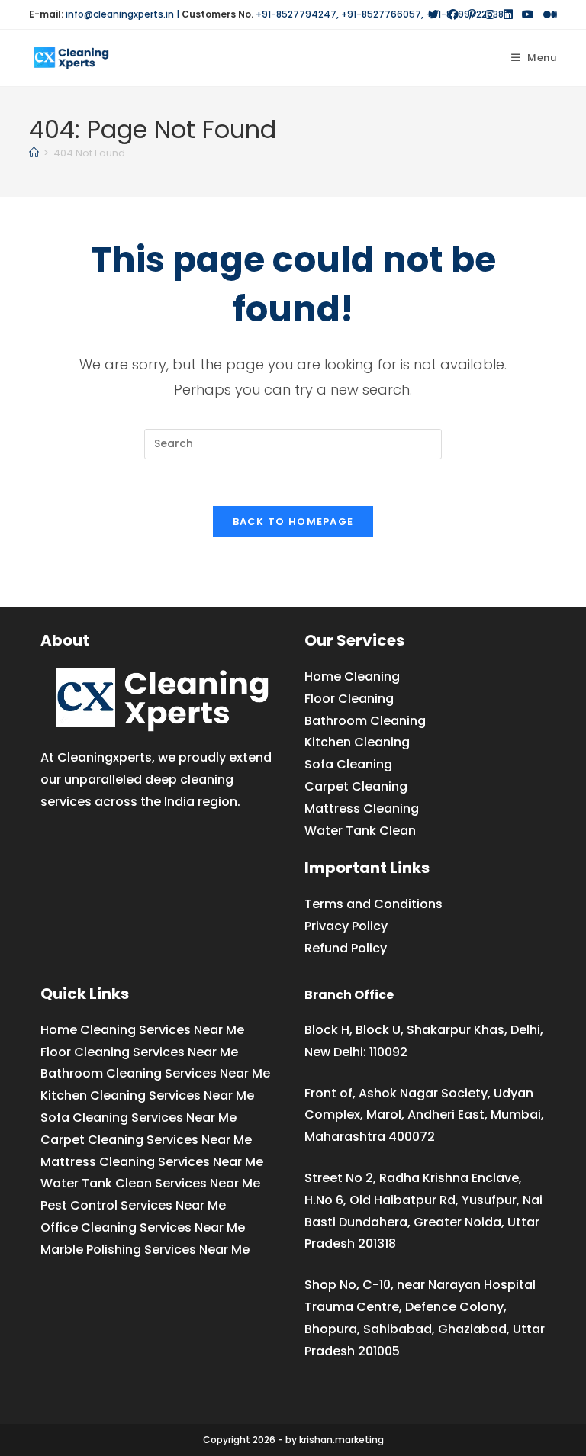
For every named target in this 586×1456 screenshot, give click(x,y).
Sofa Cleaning (348, 764)
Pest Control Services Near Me (133, 1205)
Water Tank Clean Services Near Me (150, 1183)
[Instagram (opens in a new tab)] (490, 14)
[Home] (34, 153)
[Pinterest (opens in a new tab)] (472, 14)
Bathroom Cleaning (365, 721)
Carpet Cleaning (355, 786)
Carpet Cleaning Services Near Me (146, 1139)
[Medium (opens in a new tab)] (548, 14)
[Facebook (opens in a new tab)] (453, 14)
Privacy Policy (346, 926)
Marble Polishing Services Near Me (145, 1249)
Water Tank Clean (360, 830)
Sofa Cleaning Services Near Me (138, 1117)
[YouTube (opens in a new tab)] (528, 14)
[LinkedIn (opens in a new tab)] (508, 14)
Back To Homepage (293, 521)
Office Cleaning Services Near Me (142, 1227)
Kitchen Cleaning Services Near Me (147, 1095)
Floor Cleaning (349, 698)
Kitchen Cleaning (357, 742)
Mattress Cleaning (361, 808)
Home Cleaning (352, 676)
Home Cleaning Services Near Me (142, 1030)
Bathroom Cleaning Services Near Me (155, 1073)
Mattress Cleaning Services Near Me (151, 1162)
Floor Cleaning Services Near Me (139, 1052)
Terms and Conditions (373, 904)
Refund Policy (345, 948)
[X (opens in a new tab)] (433, 14)
